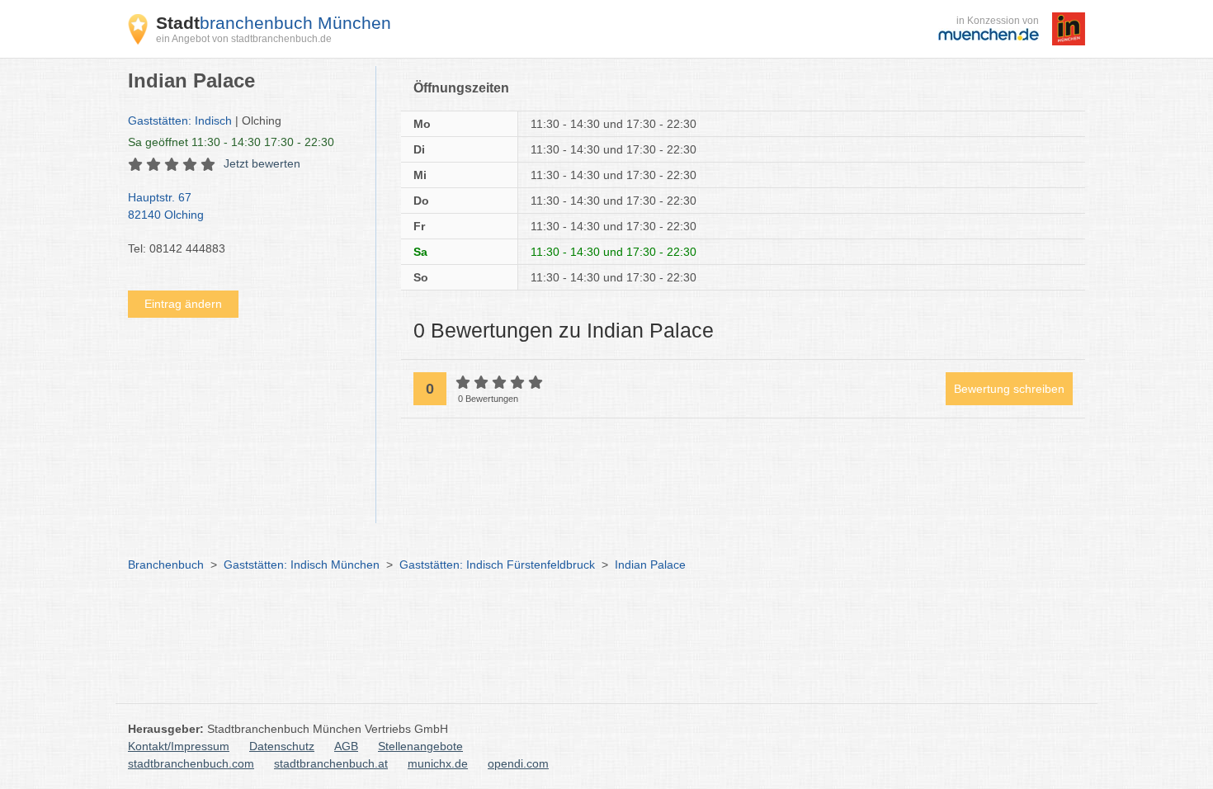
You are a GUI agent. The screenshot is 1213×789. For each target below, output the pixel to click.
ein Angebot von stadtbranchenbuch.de (244, 39)
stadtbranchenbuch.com (191, 763)
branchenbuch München (273, 22)
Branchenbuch (166, 564)
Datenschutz (281, 746)
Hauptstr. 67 (166, 206)
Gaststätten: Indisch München (302, 564)
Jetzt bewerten (262, 163)
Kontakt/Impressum (178, 746)
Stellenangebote (420, 746)
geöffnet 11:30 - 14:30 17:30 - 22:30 (231, 142)
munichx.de (438, 763)
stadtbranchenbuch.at (331, 763)
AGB (346, 746)
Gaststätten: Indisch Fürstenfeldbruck (497, 564)
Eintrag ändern (183, 303)
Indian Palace (650, 564)
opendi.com (518, 763)
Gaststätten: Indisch (180, 120)
